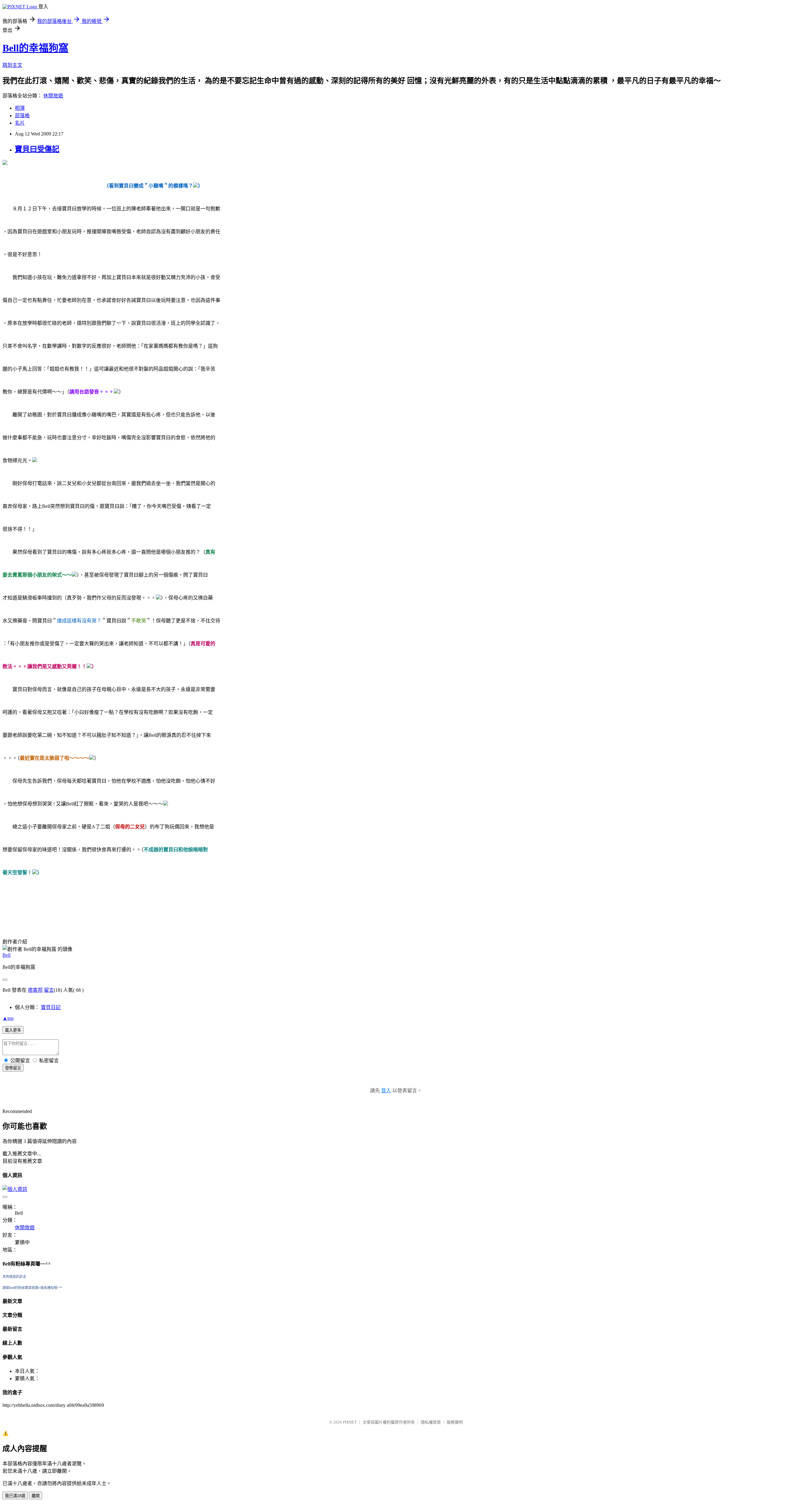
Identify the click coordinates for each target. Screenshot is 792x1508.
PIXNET (350, 1422)
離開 (36, 1495)
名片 (20, 123)
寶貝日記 (51, 1007)
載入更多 (13, 1030)
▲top (8, 1018)
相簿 (20, 108)
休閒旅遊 (53, 95)
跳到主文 (12, 65)
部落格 (22, 115)
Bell (6, 955)
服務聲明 (455, 1422)
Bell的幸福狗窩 (35, 48)
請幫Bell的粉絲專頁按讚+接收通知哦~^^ (32, 1288)
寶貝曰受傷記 (37, 149)
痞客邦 (35, 990)
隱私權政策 (431, 1422)
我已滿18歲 (15, 1495)
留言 (49, 990)
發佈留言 (13, 1068)
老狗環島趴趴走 (14, 1276)
